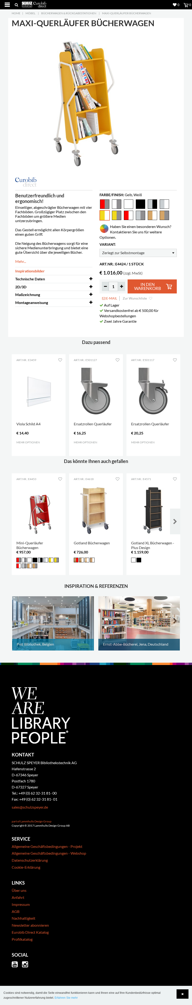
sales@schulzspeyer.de (30, 807)
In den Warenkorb (147, 286)
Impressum (21, 904)
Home (16, 13)
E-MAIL (111, 298)
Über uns (19, 890)
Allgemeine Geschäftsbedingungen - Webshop (49, 853)
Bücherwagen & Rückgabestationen (68, 13)
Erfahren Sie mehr (66, 997)
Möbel (30, 13)
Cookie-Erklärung (26, 867)
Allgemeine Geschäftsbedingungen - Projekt (47, 846)
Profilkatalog (22, 939)
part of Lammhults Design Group (32, 821)
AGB (15, 911)
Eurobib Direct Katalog (30, 932)
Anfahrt (18, 897)
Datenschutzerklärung (30, 860)
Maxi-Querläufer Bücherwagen (126, 13)
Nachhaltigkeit (23, 918)
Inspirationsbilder (30, 271)
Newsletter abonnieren (30, 925)
